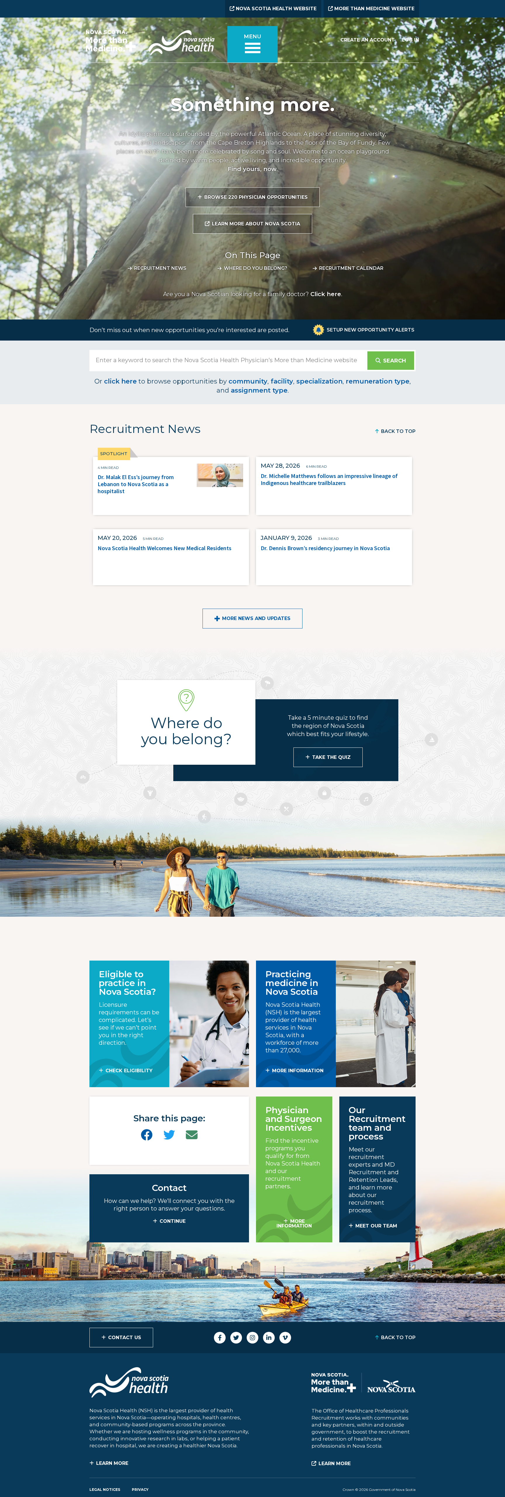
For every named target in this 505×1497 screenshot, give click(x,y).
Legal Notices (104, 1489)
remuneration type (377, 381)
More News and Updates (256, 618)
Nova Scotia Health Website (275, 8)
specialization (319, 381)
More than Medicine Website (373, 8)
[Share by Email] (192, 1135)
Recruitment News (160, 268)
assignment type (259, 390)
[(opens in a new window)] (147, 1135)
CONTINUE (173, 1221)
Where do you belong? (255, 268)
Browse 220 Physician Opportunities (256, 197)
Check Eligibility (129, 1070)
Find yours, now (252, 168)
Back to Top (398, 431)
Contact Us (124, 1337)
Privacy (140, 1489)
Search (394, 361)
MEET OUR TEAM (376, 1225)
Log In (410, 40)
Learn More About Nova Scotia (256, 224)
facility (282, 381)
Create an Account (367, 40)
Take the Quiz (331, 757)
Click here (325, 294)
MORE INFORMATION (298, 1070)
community (248, 381)
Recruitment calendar (351, 268)
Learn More (112, 1463)
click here (120, 381)
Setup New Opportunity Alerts (370, 330)
